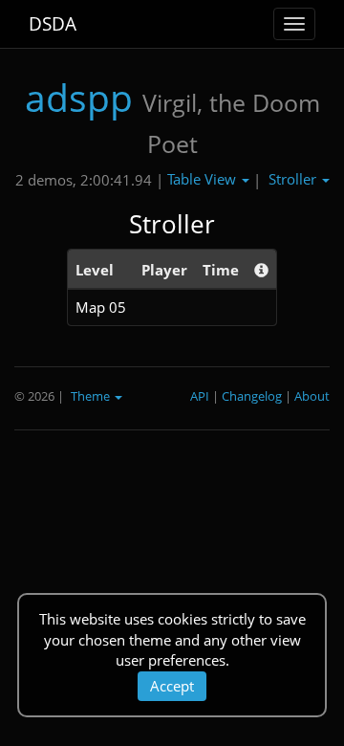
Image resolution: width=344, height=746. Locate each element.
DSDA (52, 23)
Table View (203, 178)
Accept (172, 685)
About (312, 396)
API (199, 396)
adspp (79, 97)
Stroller (294, 178)
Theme (92, 396)
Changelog (252, 396)
